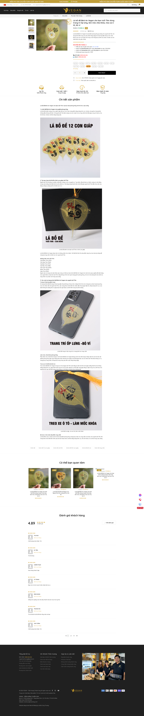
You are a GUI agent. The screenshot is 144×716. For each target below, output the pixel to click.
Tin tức (38, 693)
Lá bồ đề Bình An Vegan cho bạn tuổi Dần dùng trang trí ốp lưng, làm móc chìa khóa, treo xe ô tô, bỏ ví (38, 494)
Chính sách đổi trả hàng (46, 659)
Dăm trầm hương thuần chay (68, 666)
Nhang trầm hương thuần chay (69, 662)
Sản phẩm (33, 693)
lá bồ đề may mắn (100, 448)
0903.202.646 (28, 700)
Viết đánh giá (109, 522)
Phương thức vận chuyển (25, 665)
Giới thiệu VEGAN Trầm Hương (48, 657)
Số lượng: (75, 68)
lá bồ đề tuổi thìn (58, 448)
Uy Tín (41, 92)
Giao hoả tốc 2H (82, 92)
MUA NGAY (101, 73)
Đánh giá (83, 31)
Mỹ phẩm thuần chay (66, 657)
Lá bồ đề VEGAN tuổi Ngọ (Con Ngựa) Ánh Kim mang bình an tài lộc (61, 493)
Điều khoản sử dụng (45, 662)
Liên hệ (43, 693)
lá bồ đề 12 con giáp (44, 448)
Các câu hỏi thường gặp (25, 661)
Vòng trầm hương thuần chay (68, 664)
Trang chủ (55, 16)
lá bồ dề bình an (86, 448)
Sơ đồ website (49, 693)
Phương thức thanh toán (25, 670)
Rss (54, 693)
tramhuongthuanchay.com (30, 702)
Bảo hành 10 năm (103, 92)
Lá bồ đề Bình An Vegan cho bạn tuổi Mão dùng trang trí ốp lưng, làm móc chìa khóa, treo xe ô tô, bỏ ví (83, 494)
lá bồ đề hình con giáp (72, 448)
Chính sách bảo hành (45, 664)
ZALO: (80, 57)
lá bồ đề (33, 448)
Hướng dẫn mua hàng (24, 663)
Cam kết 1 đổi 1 (61, 92)
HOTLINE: (81, 55)
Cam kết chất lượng (45, 669)
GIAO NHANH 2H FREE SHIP (26, 668)
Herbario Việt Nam (66, 659)
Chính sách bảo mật (45, 666)
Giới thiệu (27, 693)
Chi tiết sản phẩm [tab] (69, 99)
